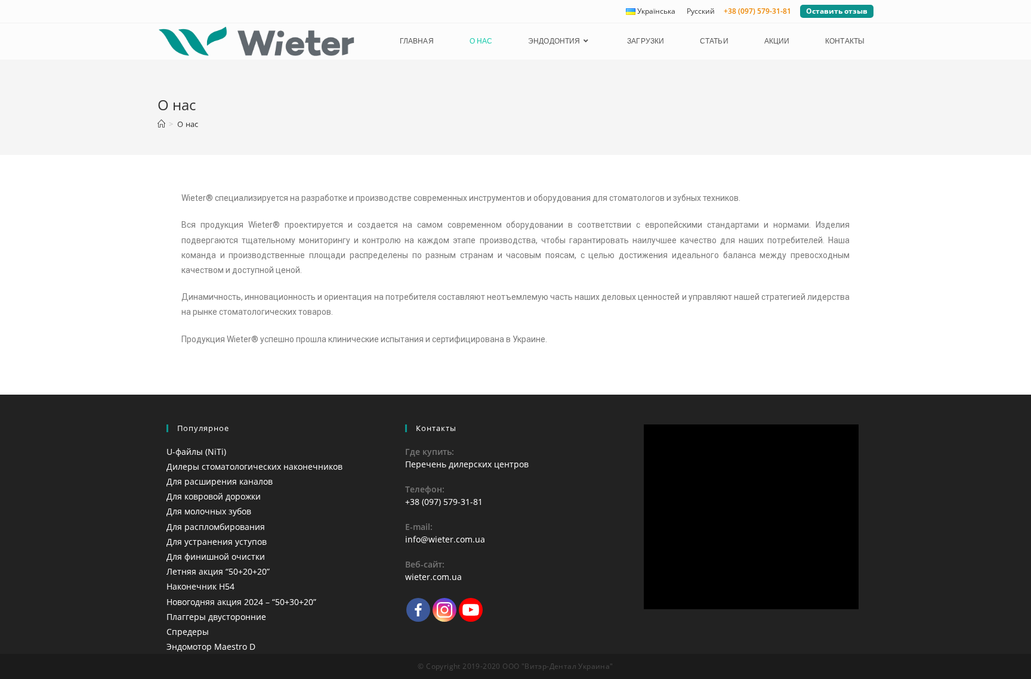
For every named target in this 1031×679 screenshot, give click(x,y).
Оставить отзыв (837, 11)
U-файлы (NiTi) (196, 451)
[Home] (161, 124)
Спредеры (187, 631)
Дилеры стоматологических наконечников (254, 466)
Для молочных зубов (208, 511)
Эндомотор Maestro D (210, 646)
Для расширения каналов (219, 481)
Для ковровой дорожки (213, 496)
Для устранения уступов (216, 541)
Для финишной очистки (215, 556)
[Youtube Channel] (471, 610)
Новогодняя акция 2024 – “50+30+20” (241, 601)
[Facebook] (418, 610)
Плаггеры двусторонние (216, 616)
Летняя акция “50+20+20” (218, 571)
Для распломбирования (215, 526)
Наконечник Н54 (200, 586)
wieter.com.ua (433, 576)
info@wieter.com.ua (445, 539)
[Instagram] (444, 610)
